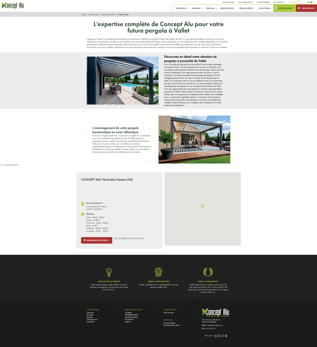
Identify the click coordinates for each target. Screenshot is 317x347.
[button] (202, 206)
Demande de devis (131, 317)
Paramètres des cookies (171, 325)
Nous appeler (293, 2)
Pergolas (90, 317)
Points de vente (168, 312)
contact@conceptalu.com (214, 325)
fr (311, 2)
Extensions (90, 312)
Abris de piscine (92, 319)
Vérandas (90, 315)
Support (127, 321)
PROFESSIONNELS (131, 315)
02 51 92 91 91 (210, 328)
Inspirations (90, 321)
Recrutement (129, 319)
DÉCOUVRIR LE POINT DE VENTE (129, 238)
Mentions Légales (169, 323)
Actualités (128, 312)
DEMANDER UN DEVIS (97, 240)
